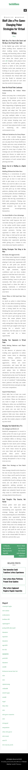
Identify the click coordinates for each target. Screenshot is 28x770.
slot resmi (5, 736)
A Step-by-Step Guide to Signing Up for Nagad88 (7, 549)
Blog (14, 36)
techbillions (14, 4)
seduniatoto (6, 615)
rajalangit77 (6, 623)
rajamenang (6, 684)
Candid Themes (16, 764)
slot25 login (6, 693)
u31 (6, 61)
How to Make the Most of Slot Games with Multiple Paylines (21, 550)
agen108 (4, 645)
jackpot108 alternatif (8, 628)
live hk (4, 649)
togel (4, 701)
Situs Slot (5, 706)
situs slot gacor (7, 732)
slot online (5, 610)
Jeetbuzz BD (6, 619)
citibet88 (5, 688)
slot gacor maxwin (8, 714)
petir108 (5, 658)
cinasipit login (7, 606)
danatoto (5, 632)
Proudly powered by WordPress (11, 761)
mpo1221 (5, 636)
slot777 (4, 740)
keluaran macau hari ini (10, 671)
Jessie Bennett (20, 17)
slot (3, 675)
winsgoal (5, 723)
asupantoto (5, 727)
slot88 (4, 667)
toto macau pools (7, 745)
